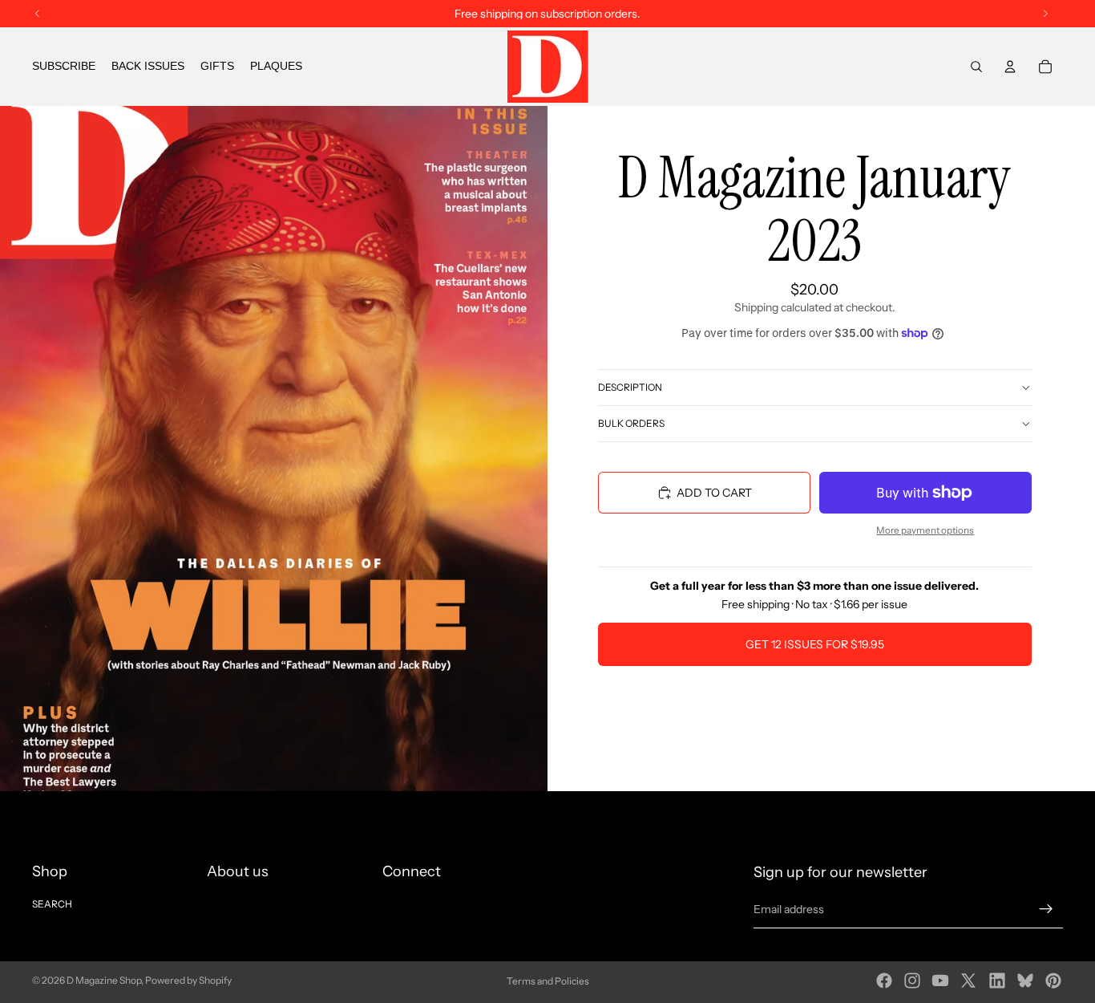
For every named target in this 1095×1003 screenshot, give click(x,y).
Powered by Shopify (188, 980)
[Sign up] (1046, 909)
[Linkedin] (997, 980)
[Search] (976, 66)
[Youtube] (940, 980)
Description (630, 387)
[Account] (1010, 66)
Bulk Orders (631, 423)
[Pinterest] (1053, 980)
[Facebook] (884, 980)
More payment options (925, 530)
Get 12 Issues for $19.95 (814, 644)
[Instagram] (912, 980)
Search (52, 904)
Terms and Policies (548, 981)
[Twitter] (968, 980)
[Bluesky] (1025, 980)
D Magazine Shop (104, 980)
